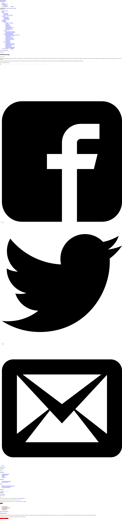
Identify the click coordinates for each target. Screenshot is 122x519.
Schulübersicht (4, 21)
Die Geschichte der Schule (10, 27)
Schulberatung (8, 40)
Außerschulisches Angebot (10, 35)
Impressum (3, 475)
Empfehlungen (8, 42)
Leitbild (7, 23)
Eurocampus (7, 29)
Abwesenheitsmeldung (5, 482)
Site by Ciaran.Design (21, 498)
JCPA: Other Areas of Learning (6, 486)
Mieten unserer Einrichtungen (10, 44)
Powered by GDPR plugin (4, 511)
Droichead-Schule (8, 46)
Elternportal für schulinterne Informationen (8, 485)
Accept (1, 503)
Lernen (5, 30)
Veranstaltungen (8, 36)
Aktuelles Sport (6, 17)
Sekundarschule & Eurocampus (10, 32)
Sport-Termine (6, 14)
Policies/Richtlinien (5, 474)
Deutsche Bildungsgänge (9, 33)
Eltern (3, 11)
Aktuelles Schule (6, 16)
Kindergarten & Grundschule (10, 31)
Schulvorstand (8, 24)
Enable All (1, 518)
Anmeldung (3, 20)
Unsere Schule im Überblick (10, 43)
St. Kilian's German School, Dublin (11, 8)
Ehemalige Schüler (5, 10)
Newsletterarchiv (2, 494)
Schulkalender (6, 13)
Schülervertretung (8, 26)
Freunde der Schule (9, 45)
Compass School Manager (6, 487)
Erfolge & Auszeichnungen (10, 38)
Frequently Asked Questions (10, 47)
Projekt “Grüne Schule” (9, 37)
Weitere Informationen (7, 41)
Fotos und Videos (6, 18)
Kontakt (3, 476)
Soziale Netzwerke (6, 19)
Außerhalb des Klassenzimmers (8, 34)
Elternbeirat (7, 25)
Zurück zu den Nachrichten (4, 50)
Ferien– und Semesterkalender (8, 15)
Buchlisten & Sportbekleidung (6, 481)
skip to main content (3, 0)
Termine (3, 12)
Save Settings (6, 518)
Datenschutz (4, 477)
